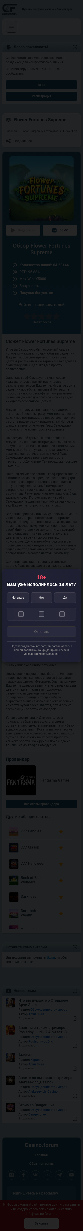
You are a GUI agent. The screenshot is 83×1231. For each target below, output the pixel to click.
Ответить (41, 632)
